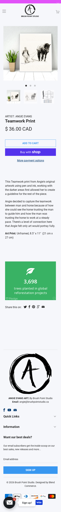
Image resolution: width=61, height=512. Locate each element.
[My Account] (3, 11)
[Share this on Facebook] (29, 306)
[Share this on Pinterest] (34, 306)
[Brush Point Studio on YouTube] (9, 410)
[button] (9, 503)
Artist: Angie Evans (18, 116)
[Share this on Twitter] (25, 306)
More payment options (30, 160)
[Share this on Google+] (38, 306)
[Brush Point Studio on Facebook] (4, 410)
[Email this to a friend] (43, 306)
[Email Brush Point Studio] (15, 410)
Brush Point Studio (24, 482)
